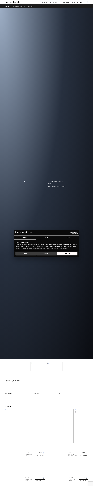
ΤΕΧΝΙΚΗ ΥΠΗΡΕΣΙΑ (76, 2)
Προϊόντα (44, 2)
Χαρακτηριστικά (9, 393)
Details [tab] (46, 237)
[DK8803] (15, 456)
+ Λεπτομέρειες (40, 455)
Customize (45, 253)
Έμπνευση (30, 6)
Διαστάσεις (36, 393)
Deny (25, 253)
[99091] (58, 456)
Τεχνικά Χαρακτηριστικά (19, 6)
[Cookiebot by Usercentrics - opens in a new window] (71, 232)
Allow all (67, 253)
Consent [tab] (25, 237)
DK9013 (7, 6)
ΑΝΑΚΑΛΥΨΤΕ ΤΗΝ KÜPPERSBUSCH (59, 2)
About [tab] (68, 237)
